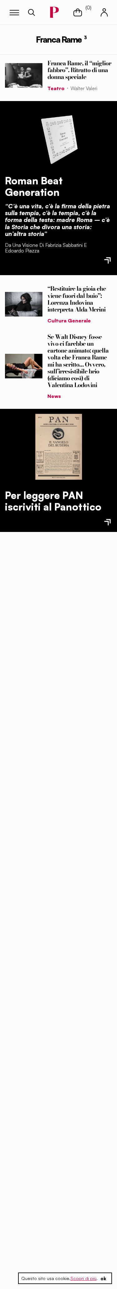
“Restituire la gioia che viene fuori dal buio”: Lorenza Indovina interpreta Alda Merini (76, 299)
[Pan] (58, 447)
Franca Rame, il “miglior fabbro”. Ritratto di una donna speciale (79, 69)
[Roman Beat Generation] (58, 138)
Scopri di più (83, 1278)
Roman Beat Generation (34, 186)
